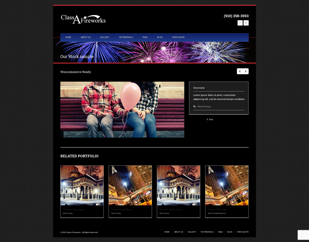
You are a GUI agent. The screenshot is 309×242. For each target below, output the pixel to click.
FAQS (145, 37)
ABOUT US (86, 37)
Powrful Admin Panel (170, 209)
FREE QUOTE (178, 37)
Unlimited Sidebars (121, 209)
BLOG (160, 37)
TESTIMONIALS (126, 37)
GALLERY (104, 37)
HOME (68, 37)
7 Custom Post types (73, 209)
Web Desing (203, 106)
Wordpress (221, 213)
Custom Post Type (217, 209)
